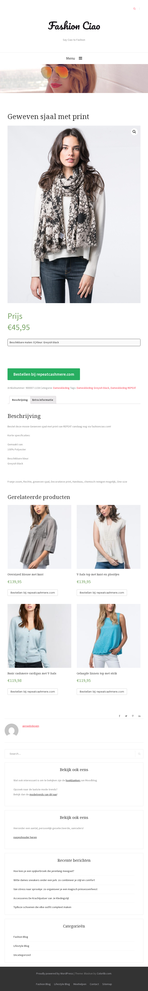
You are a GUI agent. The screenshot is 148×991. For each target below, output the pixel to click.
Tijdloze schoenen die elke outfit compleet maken (42, 907)
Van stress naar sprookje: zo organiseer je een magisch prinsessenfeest (55, 889)
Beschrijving (20, 400)
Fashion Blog (20, 937)
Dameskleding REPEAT (123, 388)
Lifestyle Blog (21, 946)
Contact (94, 984)
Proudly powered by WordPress (54, 973)
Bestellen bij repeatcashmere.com (43, 374)
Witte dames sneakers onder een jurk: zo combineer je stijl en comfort (54, 880)
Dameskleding (61, 388)
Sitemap (107, 984)
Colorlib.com (104, 973)
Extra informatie (42, 400)
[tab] (20, 400)
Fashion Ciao (74, 25)
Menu (70, 58)
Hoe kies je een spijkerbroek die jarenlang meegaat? (43, 871)
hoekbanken (73, 780)
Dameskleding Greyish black (93, 388)
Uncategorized (22, 955)
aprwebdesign (30, 726)
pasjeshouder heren (25, 837)
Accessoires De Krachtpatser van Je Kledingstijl (41, 898)
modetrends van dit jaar (43, 794)
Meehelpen (79, 984)
